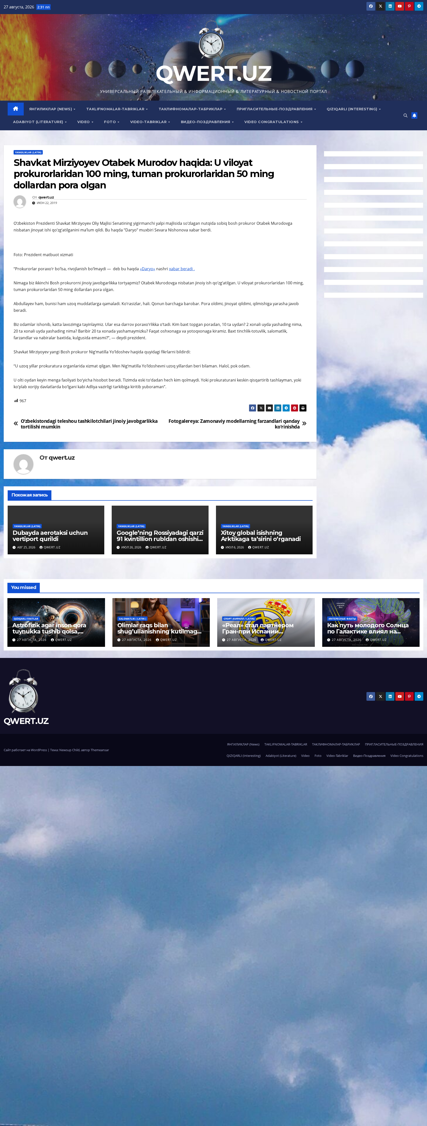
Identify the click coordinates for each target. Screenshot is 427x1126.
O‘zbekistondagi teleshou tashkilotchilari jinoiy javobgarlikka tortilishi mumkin (89, 423)
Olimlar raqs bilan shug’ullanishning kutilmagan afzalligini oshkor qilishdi (160, 631)
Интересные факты (342, 618)
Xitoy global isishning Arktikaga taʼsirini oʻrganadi (261, 535)
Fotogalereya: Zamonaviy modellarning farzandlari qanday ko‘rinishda (234, 423)
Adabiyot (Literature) (38, 122)
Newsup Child (69, 750)
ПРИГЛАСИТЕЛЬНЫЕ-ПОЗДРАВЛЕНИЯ (275, 109)
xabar (175, 268)
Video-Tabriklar (149, 122)
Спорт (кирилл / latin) (239, 618)
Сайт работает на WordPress (26, 750)
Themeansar (100, 750)
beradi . (188, 268)
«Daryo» (147, 268)
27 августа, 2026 (32, 640)
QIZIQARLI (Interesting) (352, 109)
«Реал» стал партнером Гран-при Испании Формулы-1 (258, 631)
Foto (110, 122)
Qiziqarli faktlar (26, 618)
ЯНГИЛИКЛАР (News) (51, 109)
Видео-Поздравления (206, 122)
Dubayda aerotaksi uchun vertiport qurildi (50, 535)
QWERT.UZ (213, 73)
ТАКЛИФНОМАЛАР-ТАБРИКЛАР (191, 109)
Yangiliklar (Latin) (28, 152)
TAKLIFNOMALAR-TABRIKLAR (116, 109)
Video (84, 122)
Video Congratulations (272, 122)
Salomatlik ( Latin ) (132, 618)
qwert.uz (46, 197)
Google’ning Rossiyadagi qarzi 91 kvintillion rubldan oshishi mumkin (160, 539)
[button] (405, 115)
